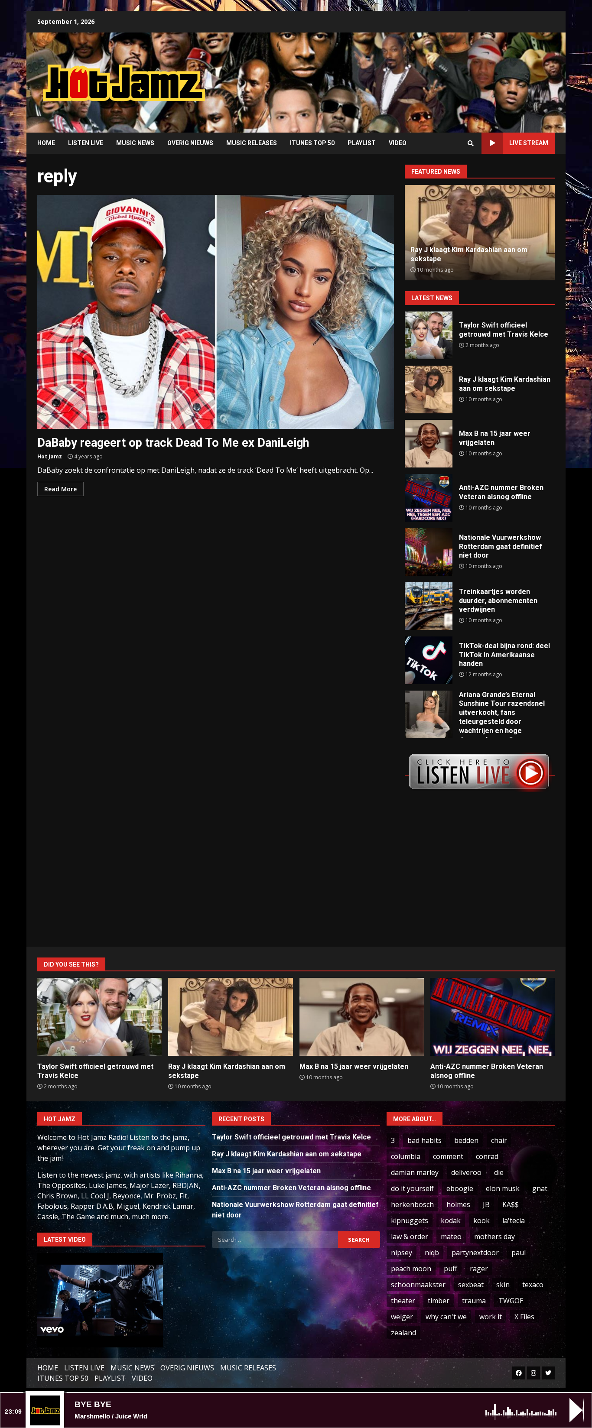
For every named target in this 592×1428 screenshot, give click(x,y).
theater (403, 1300)
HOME (46, 143)
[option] (472, 232)
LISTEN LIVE (85, 143)
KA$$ (510, 1204)
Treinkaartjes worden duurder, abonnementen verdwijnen (428, 606)
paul (518, 1252)
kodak (451, 1220)
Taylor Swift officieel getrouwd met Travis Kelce (428, 335)
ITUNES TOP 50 (312, 143)
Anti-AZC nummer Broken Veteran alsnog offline (428, 498)
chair (499, 1140)
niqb (432, 1252)
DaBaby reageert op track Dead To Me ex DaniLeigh (215, 312)
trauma (474, 1300)
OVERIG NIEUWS (190, 143)
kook (481, 1220)
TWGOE (511, 1300)
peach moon (411, 1268)
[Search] (471, 143)
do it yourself (412, 1188)
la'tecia (513, 1220)
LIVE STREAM (528, 143)
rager (479, 1268)
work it (490, 1316)
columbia (405, 1156)
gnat (539, 1188)
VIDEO (398, 143)
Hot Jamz (49, 456)
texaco (532, 1284)
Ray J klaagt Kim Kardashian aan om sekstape (428, 389)
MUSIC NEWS (135, 143)
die (499, 1172)
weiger (402, 1316)
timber (438, 1300)
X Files (524, 1316)
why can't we (446, 1316)
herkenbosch (412, 1204)
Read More (60, 489)
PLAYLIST (362, 143)
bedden (466, 1140)
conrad (487, 1156)
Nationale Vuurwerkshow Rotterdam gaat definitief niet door (428, 552)
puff (450, 1268)
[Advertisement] (406, 75)
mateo (451, 1236)
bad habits (424, 1140)
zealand (403, 1332)
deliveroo (466, 1172)
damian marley (415, 1172)
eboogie (459, 1188)
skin (503, 1284)
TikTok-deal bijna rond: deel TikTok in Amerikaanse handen (428, 660)
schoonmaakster (418, 1284)
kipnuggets (409, 1220)
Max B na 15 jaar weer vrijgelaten (428, 443)
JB (486, 1204)
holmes (458, 1204)
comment (448, 1156)
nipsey (401, 1252)
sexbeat (471, 1284)
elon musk (503, 1188)
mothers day (494, 1236)
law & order (409, 1236)
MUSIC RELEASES (251, 143)
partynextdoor (475, 1252)
